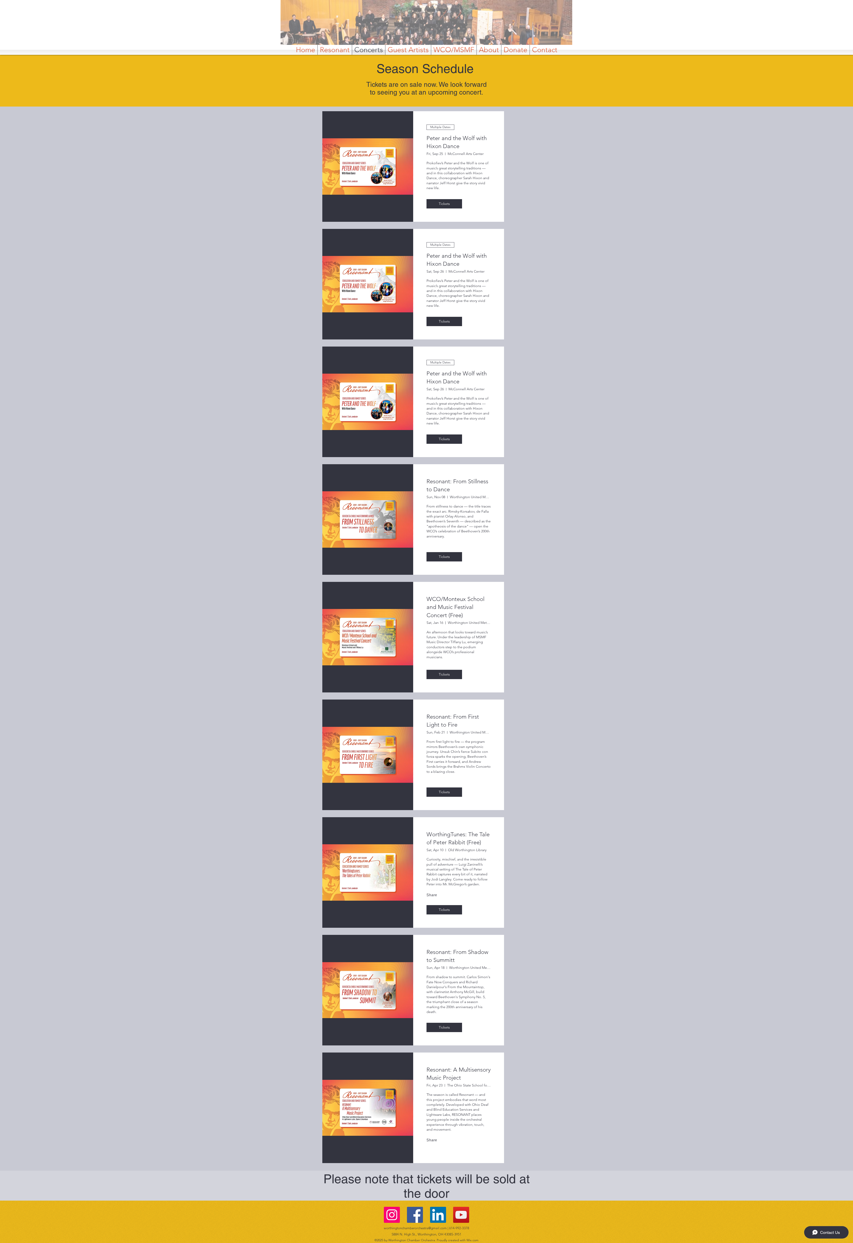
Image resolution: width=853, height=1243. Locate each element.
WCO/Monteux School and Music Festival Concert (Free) (455, 607)
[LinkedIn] (438, 1215)
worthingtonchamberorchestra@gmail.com (415, 1228)
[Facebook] (415, 1215)
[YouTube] (461, 1215)
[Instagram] (392, 1215)
